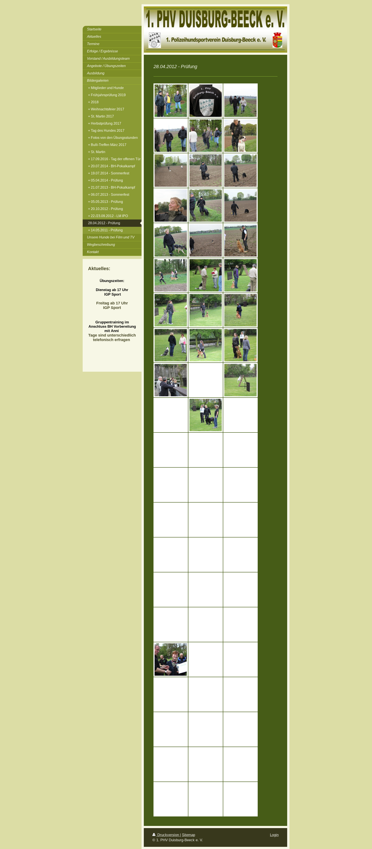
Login (274, 835)
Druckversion (168, 835)
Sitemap (188, 835)
